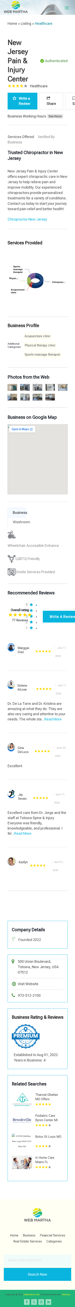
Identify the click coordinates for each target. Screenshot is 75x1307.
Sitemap (66, 1294)
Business (29, 1235)
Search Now (37, 1274)
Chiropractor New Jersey (27, 219)
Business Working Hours (27, 116)
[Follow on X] (34, 1302)
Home (12, 23)
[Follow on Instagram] (41, 1302)
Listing (26, 23)
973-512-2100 (29, 995)
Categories (54, 1241)
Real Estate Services (27, 1241)
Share (51, 103)
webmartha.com (31, 1294)
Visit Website (28, 984)
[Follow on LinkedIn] (48, 1302)
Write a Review (24, 101)
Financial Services (52, 1235)
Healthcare (43, 23)
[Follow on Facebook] (27, 1302)
